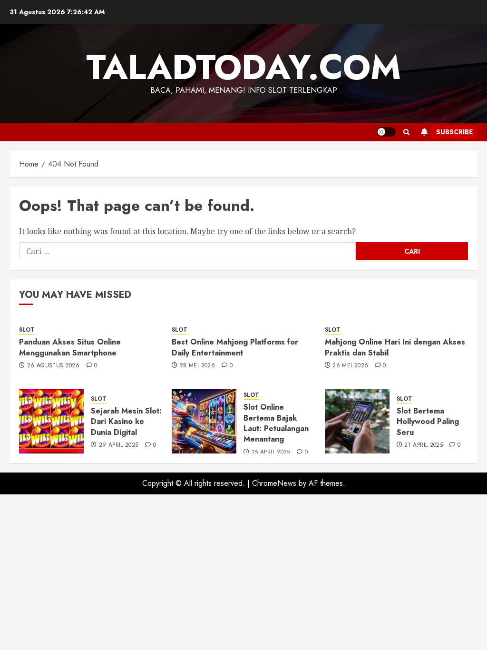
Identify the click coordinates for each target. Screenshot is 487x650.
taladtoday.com (243, 67)
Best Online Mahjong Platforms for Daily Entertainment (235, 347)
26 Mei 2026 (350, 366)
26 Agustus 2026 (53, 366)
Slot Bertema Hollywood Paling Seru (428, 421)
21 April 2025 (423, 445)
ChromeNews (274, 483)
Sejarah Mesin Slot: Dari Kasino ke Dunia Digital (126, 421)
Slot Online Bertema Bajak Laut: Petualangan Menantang (276, 423)
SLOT (27, 330)
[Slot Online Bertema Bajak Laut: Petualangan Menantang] (204, 421)
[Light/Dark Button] (386, 132)
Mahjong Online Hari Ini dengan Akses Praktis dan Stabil (395, 347)
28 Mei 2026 (197, 366)
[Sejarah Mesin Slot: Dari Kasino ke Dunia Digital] (51, 421)
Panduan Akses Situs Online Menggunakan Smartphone (70, 347)
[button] (406, 132)
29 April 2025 (118, 445)
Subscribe (454, 132)
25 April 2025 (271, 452)
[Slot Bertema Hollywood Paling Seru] (357, 421)
